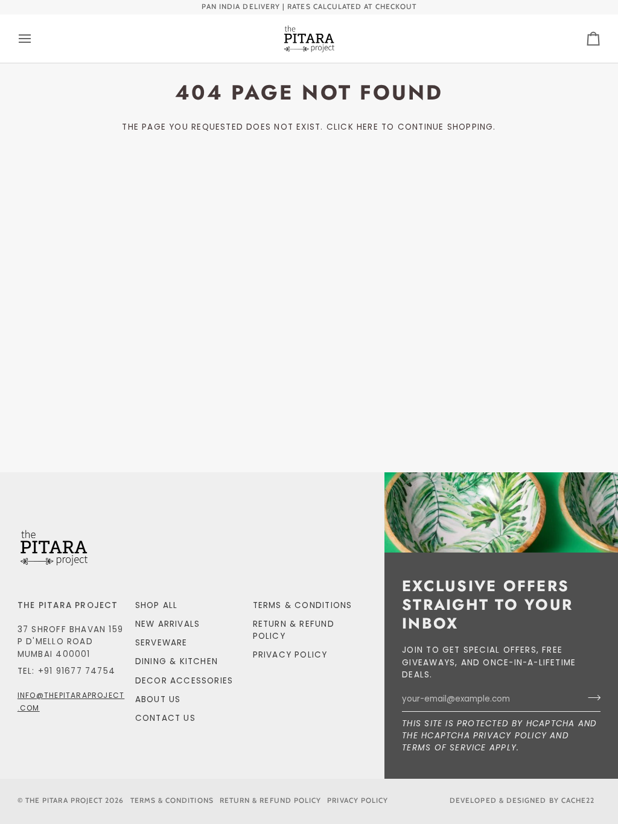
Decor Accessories (184, 680)
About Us (158, 699)
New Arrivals (167, 624)
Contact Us (165, 718)
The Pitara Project (64, 800)
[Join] (590, 698)
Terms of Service (444, 747)
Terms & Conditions (302, 605)
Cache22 (577, 800)
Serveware (161, 642)
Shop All (156, 605)
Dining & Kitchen (176, 661)
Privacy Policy (510, 735)
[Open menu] (36, 38)
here (367, 127)
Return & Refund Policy (271, 800)
